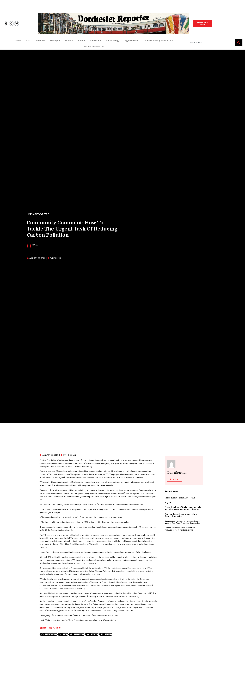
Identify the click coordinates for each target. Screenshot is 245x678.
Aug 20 (168, 502)
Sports (81, 40)
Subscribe (95, 40)
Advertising (112, 40)
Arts (28, 40)
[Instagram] (11, 23)
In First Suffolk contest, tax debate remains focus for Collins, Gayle (180, 529)
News (18, 40)
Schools (69, 40)
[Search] (238, 42)
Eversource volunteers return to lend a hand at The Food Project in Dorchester (182, 522)
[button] (49, 634)
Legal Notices (131, 40)
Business (40, 40)
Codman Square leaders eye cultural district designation (181, 515)
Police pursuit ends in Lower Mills (180, 498)
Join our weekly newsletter (158, 40)
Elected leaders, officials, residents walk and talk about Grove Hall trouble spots (183, 508)
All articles (174, 479)
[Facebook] (6, 23)
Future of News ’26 (94, 46)
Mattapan (55, 40)
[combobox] (211, 42)
